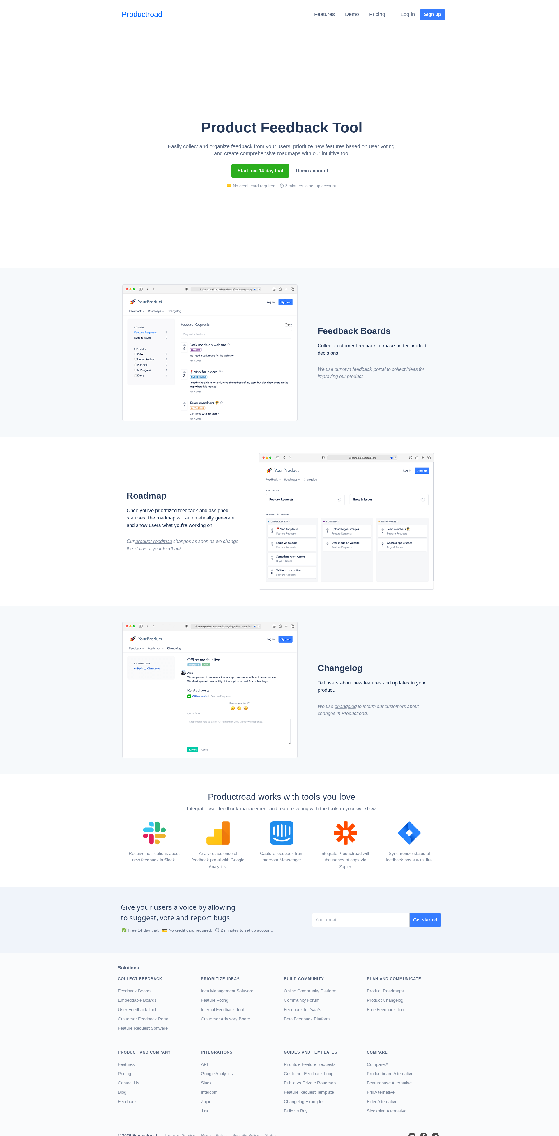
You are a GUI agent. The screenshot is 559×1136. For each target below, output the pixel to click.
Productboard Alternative (390, 1073)
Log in (408, 14)
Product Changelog (385, 1000)
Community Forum (302, 1000)
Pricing (377, 14)
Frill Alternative (381, 1092)
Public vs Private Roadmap (310, 1082)
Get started (425, 919)
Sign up (432, 14)
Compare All (378, 1064)
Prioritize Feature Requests (310, 1064)
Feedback (127, 1101)
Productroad (142, 14)
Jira (204, 1110)
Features (324, 14)
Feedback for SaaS (302, 1009)
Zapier (207, 1101)
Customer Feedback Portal (143, 1018)
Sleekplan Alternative (386, 1110)
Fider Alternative (382, 1101)
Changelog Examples (304, 1101)
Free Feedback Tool (385, 1009)
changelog (346, 706)
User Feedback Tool (137, 1009)
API (204, 1064)
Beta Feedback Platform (307, 1018)
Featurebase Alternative (389, 1082)
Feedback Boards (135, 990)
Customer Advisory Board (225, 1018)
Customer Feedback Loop (308, 1073)
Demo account (312, 170)
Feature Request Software (143, 1028)
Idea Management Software (227, 990)
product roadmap (153, 541)
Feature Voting (214, 1000)
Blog (122, 1092)
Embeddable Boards (137, 1000)
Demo (352, 14)
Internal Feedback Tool (222, 1009)
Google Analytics (217, 1073)
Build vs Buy (296, 1110)
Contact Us (128, 1082)
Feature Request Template (309, 1092)
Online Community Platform (310, 990)
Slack (206, 1082)
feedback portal (369, 369)
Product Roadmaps (385, 990)
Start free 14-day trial (260, 170)
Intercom (209, 1092)
